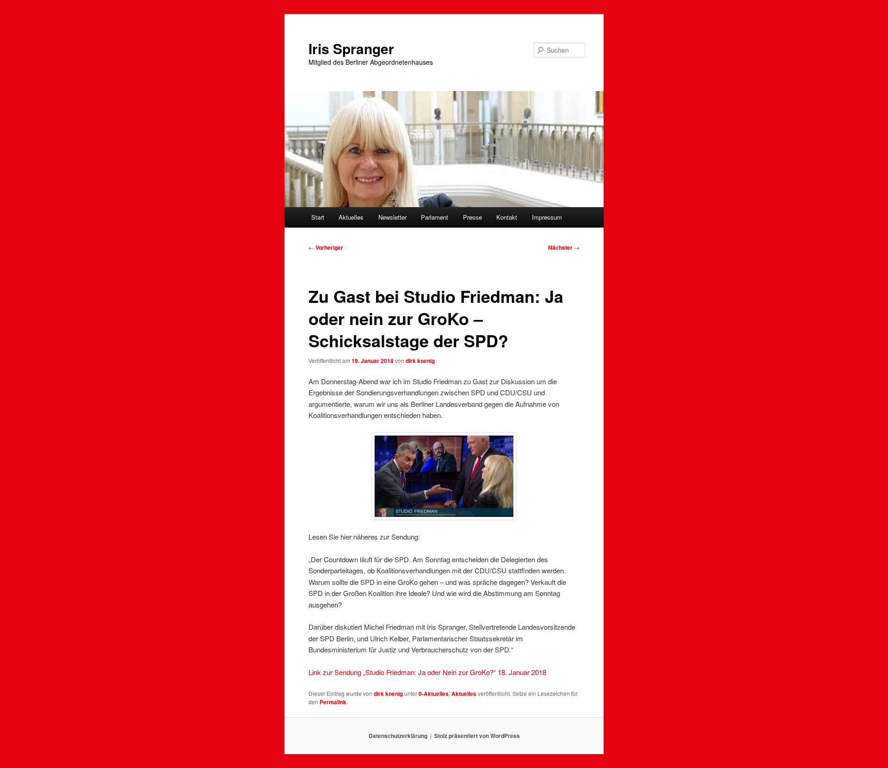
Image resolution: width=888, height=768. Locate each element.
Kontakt (506, 217)
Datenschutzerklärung (398, 735)
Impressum (547, 217)
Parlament (434, 217)
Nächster (564, 247)
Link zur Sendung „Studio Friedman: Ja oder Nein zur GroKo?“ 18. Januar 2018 (427, 672)
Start (317, 217)
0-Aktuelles (434, 693)
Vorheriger (325, 247)
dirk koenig (420, 360)
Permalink (333, 702)
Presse (472, 217)
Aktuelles (351, 217)
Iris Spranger (351, 48)
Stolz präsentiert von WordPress (477, 735)
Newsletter (392, 217)
